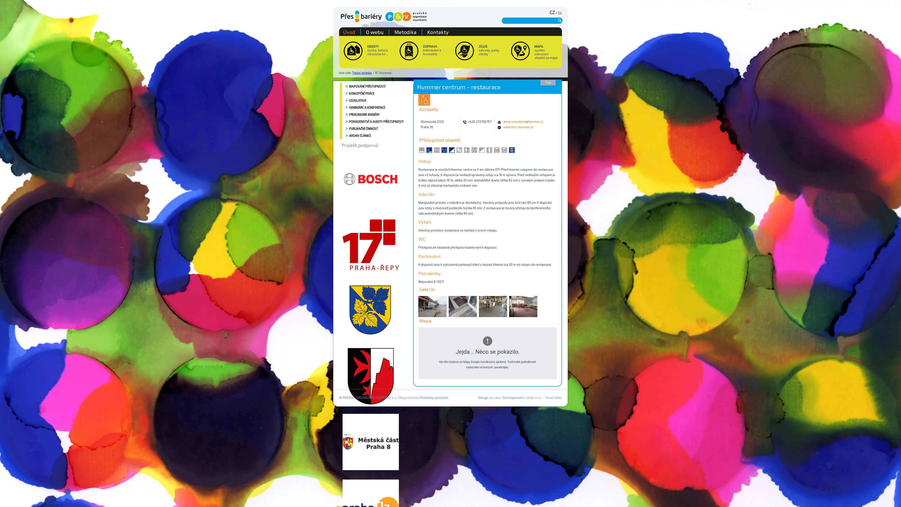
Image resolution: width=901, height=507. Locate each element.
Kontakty (438, 32)
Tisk (548, 82)
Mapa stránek (408, 397)
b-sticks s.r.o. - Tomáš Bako (542, 397)
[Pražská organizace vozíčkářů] (406, 16)
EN (560, 13)
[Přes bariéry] (361, 16)
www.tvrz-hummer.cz (518, 127)
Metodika (405, 32)
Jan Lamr (495, 397)
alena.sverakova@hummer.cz (523, 121)
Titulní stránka (362, 73)
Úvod (349, 32)
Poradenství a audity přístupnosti (376, 121)
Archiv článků (360, 136)
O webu (375, 32)
